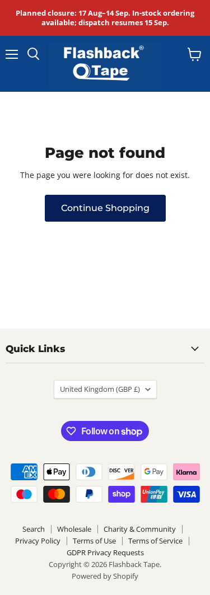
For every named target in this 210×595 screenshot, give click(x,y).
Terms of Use (94, 541)
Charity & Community (140, 529)
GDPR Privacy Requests (105, 552)
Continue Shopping (105, 208)
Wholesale (74, 529)
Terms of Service (155, 541)
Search (33, 529)
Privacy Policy (37, 541)
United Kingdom (100, 389)
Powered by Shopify (105, 576)
